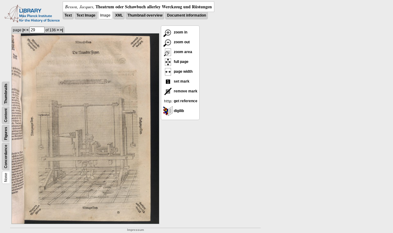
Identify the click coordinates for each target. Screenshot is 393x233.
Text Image (85, 15)
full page (181, 62)
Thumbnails (6, 93)
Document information (186, 15)
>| (61, 30)
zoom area (182, 52)
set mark (181, 81)
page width (183, 71)
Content (6, 115)
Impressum (135, 229)
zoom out (181, 42)
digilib (178, 111)
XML (119, 15)
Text (68, 15)
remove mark (185, 91)
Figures (6, 133)
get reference (185, 101)
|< (23, 30)
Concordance (6, 156)
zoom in (180, 32)
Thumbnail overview (144, 15)
